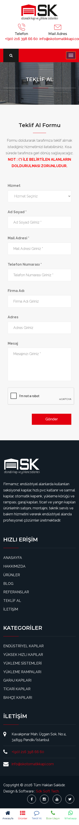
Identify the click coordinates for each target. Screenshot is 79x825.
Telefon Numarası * (25, 264)
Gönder (51, 419)
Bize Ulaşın (53, 818)
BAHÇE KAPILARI (17, 698)
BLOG (8, 584)
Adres (13, 317)
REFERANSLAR (16, 592)
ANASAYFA (12, 558)
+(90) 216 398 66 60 (21, 39)
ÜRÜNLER (11, 575)
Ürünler (22, 818)
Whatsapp (70, 818)
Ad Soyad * (17, 212)
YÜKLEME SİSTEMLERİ (22, 663)
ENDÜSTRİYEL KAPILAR (23, 646)
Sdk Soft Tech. (47, 791)
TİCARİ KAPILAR (17, 689)
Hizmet (14, 186)
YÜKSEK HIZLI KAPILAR (23, 655)
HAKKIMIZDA (14, 566)
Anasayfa (7, 818)
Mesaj (13, 343)
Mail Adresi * (18, 238)
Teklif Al (36, 818)
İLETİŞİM (10, 609)
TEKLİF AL (12, 601)
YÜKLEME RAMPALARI (22, 672)
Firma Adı (16, 291)
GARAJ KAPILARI (17, 680)
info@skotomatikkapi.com (33, 764)
